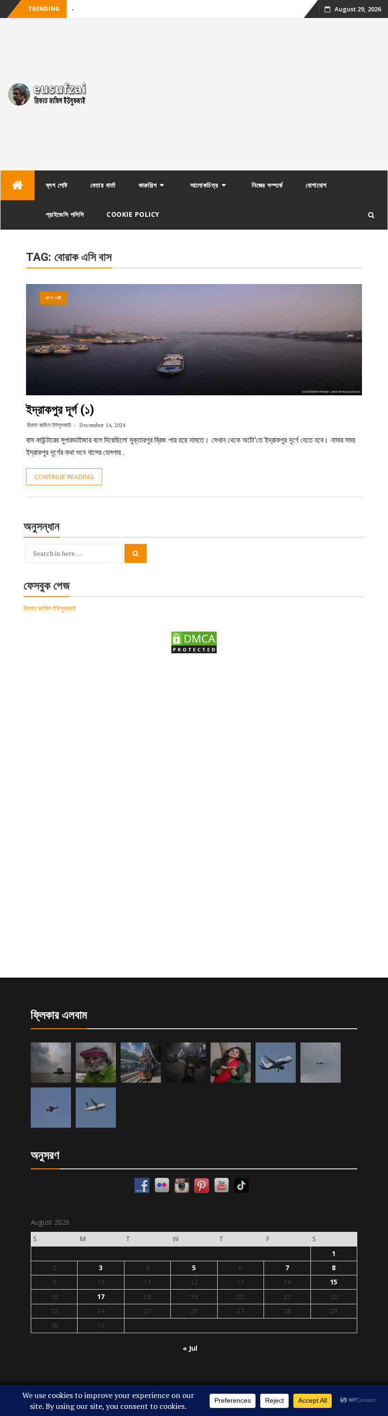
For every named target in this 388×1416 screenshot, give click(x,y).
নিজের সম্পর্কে (267, 184)
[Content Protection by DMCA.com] (194, 641)
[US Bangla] (96, 1107)
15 (333, 1281)
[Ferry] (51, 1062)
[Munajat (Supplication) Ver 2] (141, 1062)
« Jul (190, 1348)
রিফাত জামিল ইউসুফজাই (49, 424)
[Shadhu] (96, 1062)
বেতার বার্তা (103, 184)
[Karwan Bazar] (186, 1062)
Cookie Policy (132, 214)
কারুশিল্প (148, 184)
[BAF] (320, 1062)
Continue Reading (64, 476)
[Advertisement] (242, 94)
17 (101, 1296)
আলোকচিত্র (204, 184)
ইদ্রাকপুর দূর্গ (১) (60, 409)
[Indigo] (276, 1062)
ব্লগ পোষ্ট (57, 184)
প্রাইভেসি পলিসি (65, 214)
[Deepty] (231, 1062)
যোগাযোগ (316, 184)
